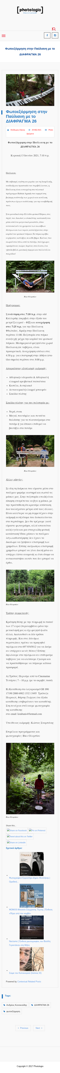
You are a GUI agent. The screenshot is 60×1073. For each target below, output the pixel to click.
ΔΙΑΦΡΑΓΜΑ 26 (41, 1005)
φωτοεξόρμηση (13, 1011)
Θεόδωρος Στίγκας (18, 130)
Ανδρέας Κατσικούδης (16, 1005)
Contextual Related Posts (29, 981)
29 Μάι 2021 (36, 130)
